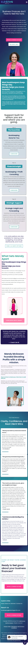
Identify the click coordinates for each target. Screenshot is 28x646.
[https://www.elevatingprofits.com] (7, 2)
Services (13, 603)
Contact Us (19, 603)
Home (2, 603)
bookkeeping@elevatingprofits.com (10, 610)
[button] (26, 2)
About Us (7, 603)
